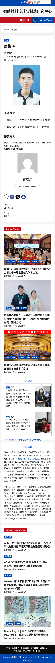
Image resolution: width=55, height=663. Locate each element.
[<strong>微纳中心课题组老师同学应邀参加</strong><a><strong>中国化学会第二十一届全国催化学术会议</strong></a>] (27, 249)
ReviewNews (44, 657)
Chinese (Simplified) (34, 2)
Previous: (8, 206)
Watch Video (46, 20)
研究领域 (25, 648)
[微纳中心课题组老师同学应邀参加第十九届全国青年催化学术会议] (27, 345)
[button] (6, 196)
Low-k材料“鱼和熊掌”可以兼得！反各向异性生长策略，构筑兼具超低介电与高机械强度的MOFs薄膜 (27, 585)
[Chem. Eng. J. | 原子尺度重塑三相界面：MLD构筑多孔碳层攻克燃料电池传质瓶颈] (27, 612)
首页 (8, 648)
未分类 (17, 624)
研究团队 (43, 648)
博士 (6, 40)
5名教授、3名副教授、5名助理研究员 (23, 458)
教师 (28, 262)
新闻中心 (35, 262)
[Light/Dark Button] (22, 20)
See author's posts (27, 186)
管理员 (9, 53)
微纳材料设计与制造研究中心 (27, 11)
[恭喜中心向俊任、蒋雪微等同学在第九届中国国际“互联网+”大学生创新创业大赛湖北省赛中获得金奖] (27, 295)
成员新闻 (21, 262)
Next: (7, 214)
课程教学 (17, 651)
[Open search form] (28, 20)
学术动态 (8, 537)
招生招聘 (36, 651)
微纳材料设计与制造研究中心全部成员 (25, 439)
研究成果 (34, 648)
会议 (8, 262)
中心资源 (27, 651)
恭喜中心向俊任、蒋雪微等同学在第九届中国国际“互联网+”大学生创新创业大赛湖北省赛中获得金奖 (27, 319)
